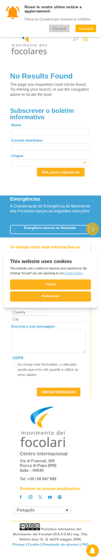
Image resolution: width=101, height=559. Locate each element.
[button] (92, 228)
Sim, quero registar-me (61, 172)
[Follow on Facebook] (21, 497)
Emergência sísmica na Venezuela (50, 228)
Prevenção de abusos (60, 544)
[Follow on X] (40, 497)
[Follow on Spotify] (60, 497)
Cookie (33, 544)
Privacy (19, 544)
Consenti (86, 28)
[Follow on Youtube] (50, 497)
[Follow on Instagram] (30, 497)
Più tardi (59, 28)
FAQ (85, 544)
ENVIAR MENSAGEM (59, 392)
